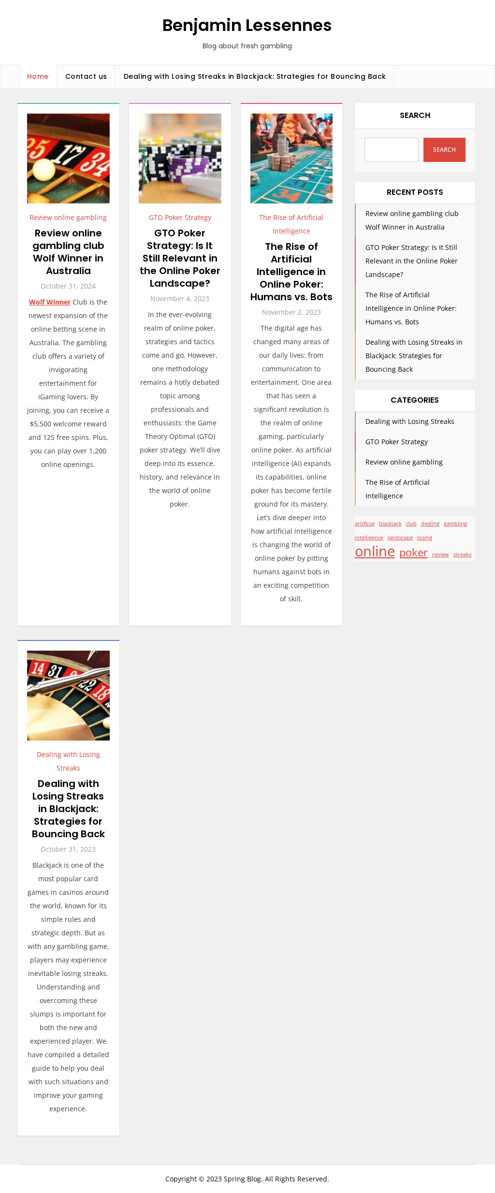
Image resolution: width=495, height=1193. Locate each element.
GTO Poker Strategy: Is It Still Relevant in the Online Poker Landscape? (180, 258)
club (411, 523)
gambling (455, 523)
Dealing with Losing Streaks (409, 421)
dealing (430, 523)
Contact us (86, 76)
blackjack (390, 523)
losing (424, 537)
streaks (462, 554)
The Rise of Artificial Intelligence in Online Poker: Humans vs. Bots (291, 272)
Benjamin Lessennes (247, 25)
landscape (400, 537)
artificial (365, 523)
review (440, 554)
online (375, 551)
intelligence (369, 537)
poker (413, 552)
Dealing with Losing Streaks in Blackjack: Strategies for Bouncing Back (255, 76)
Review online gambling (68, 217)
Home (38, 76)
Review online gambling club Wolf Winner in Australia (68, 251)
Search (415, 115)
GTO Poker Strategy (180, 217)
